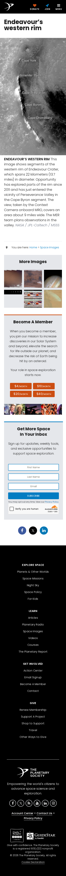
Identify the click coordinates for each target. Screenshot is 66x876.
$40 (44, 394)
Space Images (49, 247)
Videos (33, 638)
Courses (33, 645)
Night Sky (33, 585)
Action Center (33, 671)
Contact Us (44, 813)
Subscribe (33, 496)
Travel (33, 730)
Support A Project (33, 717)
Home (33, 247)
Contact (33, 691)
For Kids (33, 599)
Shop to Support (33, 723)
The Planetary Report (33, 652)
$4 (21, 386)
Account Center (22, 813)
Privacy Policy (52, 501)
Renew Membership (33, 710)
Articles (33, 618)
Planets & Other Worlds (33, 572)
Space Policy (33, 592)
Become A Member (33, 684)
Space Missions (33, 578)
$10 (43, 386)
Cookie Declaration (33, 862)
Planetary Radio (33, 624)
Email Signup (33, 677)
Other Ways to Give (33, 737)
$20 (21, 394)
